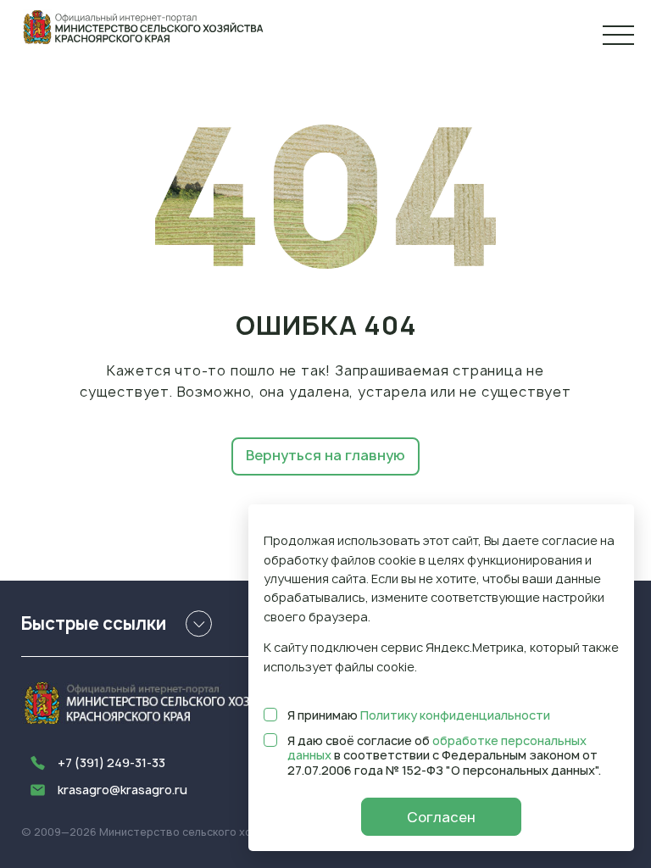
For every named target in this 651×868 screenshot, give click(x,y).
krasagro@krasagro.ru (122, 790)
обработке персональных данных (437, 748)
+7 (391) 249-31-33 (111, 762)
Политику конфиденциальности (455, 715)
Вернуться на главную (325, 455)
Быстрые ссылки (93, 623)
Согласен (441, 817)
